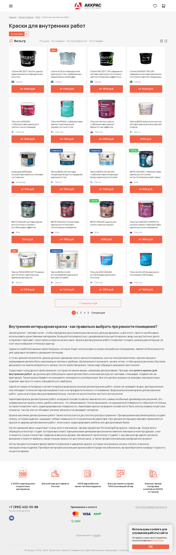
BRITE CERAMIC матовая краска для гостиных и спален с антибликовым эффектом (27, 225)
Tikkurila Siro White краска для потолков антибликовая (144, 273)
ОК (150, 547)
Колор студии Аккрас (88, 6)
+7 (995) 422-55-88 (23, 507)
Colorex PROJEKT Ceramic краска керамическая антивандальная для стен (27, 74)
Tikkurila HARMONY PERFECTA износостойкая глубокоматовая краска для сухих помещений (145, 225)
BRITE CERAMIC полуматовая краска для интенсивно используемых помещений (65, 225)
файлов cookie (156, 540)
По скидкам (58, 41)
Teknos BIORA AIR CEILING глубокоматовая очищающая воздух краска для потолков (104, 174)
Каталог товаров (26, 17)
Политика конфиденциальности (151, 507)
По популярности (77, 41)
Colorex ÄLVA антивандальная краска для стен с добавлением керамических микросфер (66, 74)
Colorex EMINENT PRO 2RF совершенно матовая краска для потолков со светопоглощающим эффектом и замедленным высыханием (145, 74)
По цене (44, 41)
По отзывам (96, 41)
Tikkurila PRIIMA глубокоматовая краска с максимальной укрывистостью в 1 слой (67, 124)
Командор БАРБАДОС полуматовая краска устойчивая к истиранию (27, 174)
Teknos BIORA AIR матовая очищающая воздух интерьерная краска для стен (67, 174)
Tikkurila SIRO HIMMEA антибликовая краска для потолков (103, 275)
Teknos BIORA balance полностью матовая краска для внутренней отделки (146, 124)
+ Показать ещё (88, 303)
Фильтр (20, 41)
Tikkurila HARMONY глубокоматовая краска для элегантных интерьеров (25, 124)
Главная (12, 17)
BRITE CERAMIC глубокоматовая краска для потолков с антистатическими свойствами (145, 174)
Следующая (98, 312)
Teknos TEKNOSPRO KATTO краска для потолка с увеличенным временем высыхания (28, 275)
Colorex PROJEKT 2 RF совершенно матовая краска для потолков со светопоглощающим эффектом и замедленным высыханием (106, 74)
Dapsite (96, 535)
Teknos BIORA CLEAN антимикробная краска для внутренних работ (64, 275)
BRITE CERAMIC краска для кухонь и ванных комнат (103, 223)
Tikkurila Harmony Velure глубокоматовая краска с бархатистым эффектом (102, 124)
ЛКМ (38, 17)
